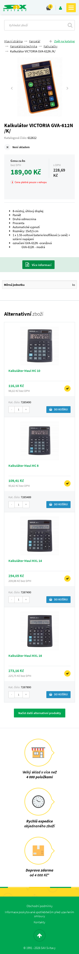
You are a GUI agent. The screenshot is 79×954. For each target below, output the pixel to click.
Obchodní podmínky (40, 906)
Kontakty (39, 922)
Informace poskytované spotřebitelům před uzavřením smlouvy (39, 914)
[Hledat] (70, 25)
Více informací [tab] (41, 265)
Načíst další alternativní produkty (39, 713)
